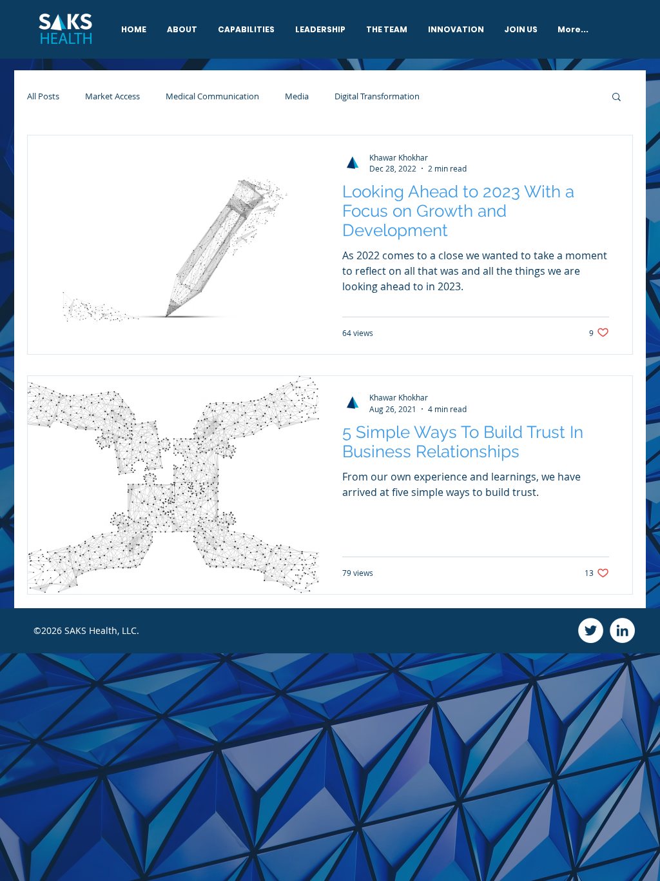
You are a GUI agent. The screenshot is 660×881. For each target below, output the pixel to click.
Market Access (112, 96)
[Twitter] (590, 630)
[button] (616, 97)
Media (297, 96)
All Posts (43, 96)
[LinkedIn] (622, 630)
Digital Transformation (377, 96)
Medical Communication (212, 96)
